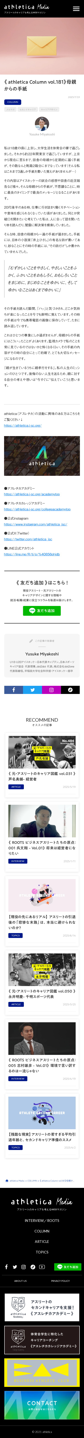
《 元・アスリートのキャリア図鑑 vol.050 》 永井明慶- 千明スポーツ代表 (41, 993)
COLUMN (42, 1231)
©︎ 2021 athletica (42, 1432)
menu (76, 8)
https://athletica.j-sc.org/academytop (32, 494)
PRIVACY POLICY (60, 1280)
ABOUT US (20, 1280)
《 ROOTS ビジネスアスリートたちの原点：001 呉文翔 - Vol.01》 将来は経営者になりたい (41, 848)
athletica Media (17, 1181)
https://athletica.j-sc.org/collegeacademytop (37, 509)
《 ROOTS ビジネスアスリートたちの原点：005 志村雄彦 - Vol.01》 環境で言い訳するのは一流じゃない (41, 1065)
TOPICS (42, 1252)
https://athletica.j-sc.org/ (23, 425)
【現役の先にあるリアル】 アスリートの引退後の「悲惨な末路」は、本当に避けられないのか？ (41, 922)
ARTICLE (42, 1241)
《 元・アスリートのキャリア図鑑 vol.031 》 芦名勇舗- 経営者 (41, 776)
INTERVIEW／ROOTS (42, 1220)
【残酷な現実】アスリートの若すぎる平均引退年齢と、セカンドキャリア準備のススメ (41, 1137)
